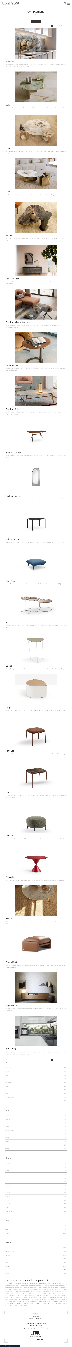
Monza (35, 1270)
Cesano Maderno (35, 1251)
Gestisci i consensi (15, 1346)
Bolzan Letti (35, 1068)
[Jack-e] (36, 900)
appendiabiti (35, 1115)
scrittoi (35, 1137)
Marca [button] (7, 1062)
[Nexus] (36, 217)
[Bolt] (36, 87)
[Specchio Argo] (36, 260)
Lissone (35, 1259)
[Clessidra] (36, 859)
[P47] (36, 604)
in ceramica (35, 1163)
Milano (35, 1266)
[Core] (36, 130)
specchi (35, 1141)
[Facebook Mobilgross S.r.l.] (34, 1332)
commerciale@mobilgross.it (38, 1323)
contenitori (35, 1119)
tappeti (35, 1145)
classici (35, 1226)
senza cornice (35, 1211)
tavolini (35, 1148)
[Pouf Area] (36, 563)
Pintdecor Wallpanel (35, 1097)
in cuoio (35, 1167)
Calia (35, 1075)
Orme (35, 1093)
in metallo (35, 1196)
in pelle (35, 1200)
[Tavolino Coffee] (36, 391)
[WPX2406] (36, 43)
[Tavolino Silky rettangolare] (36, 304)
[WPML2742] (36, 1031)
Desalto (35, 1079)
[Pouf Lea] (36, 732)
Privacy (2, 1346)
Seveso (35, 1273)
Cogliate (35, 1255)
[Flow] (36, 173)
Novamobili (35, 1090)
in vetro (35, 1207)
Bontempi (35, 1071)
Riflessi (35, 1101)
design (35, 1229)
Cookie (6, 1346)
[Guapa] (36, 647)
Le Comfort (35, 1082)
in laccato (35, 1178)
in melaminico (35, 1192)
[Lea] (36, 774)
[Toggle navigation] (68, 3)
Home (27, 15)
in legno (35, 1185)
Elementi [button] (8, 1110)
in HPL (35, 1174)
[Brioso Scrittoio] (36, 434)
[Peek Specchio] (36, 478)
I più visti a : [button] (9, 1242)
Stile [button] (7, 1220)
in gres (35, 1170)
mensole (35, 1123)
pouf (35, 1134)
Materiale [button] (8, 1158)
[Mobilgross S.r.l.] (10, 3)
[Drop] (36, 689)
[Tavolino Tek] (36, 347)
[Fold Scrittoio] (36, 521)
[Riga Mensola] (36, 987)
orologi (35, 1126)
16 (65, 25)
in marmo (35, 1189)
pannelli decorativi (35, 1130)
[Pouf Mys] (36, 817)
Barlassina (35, 1248)
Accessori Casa (34, 15)
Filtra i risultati (36, 22)
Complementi (42, 15)
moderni (35, 1233)
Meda (35, 1262)
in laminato (35, 1181)
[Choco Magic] (36, 944)
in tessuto (35, 1204)
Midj (35, 1086)
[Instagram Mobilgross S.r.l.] (37, 1332)
